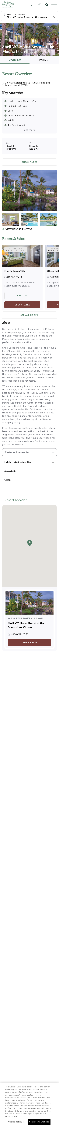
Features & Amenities (17, 452)
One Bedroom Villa (14, 271)
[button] (53, 4)
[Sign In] (39, 4)
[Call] (32, 4)
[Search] (46, 4)
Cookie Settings (16, 1122)
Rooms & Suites (13, 239)
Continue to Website (39, 1122)
